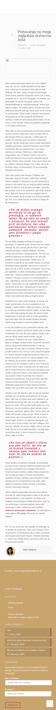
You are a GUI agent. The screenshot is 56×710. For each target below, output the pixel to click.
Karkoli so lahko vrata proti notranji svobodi (26, 640)
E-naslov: (9, 689)
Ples (9, 630)
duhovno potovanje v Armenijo (20, 510)
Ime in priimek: (12, 678)
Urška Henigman (38, 45)
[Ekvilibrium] (28, 6)
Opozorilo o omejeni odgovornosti (23, 617)
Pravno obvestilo (15, 614)
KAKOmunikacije (15, 603)
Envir (10, 607)
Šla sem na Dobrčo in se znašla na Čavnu (26, 650)
